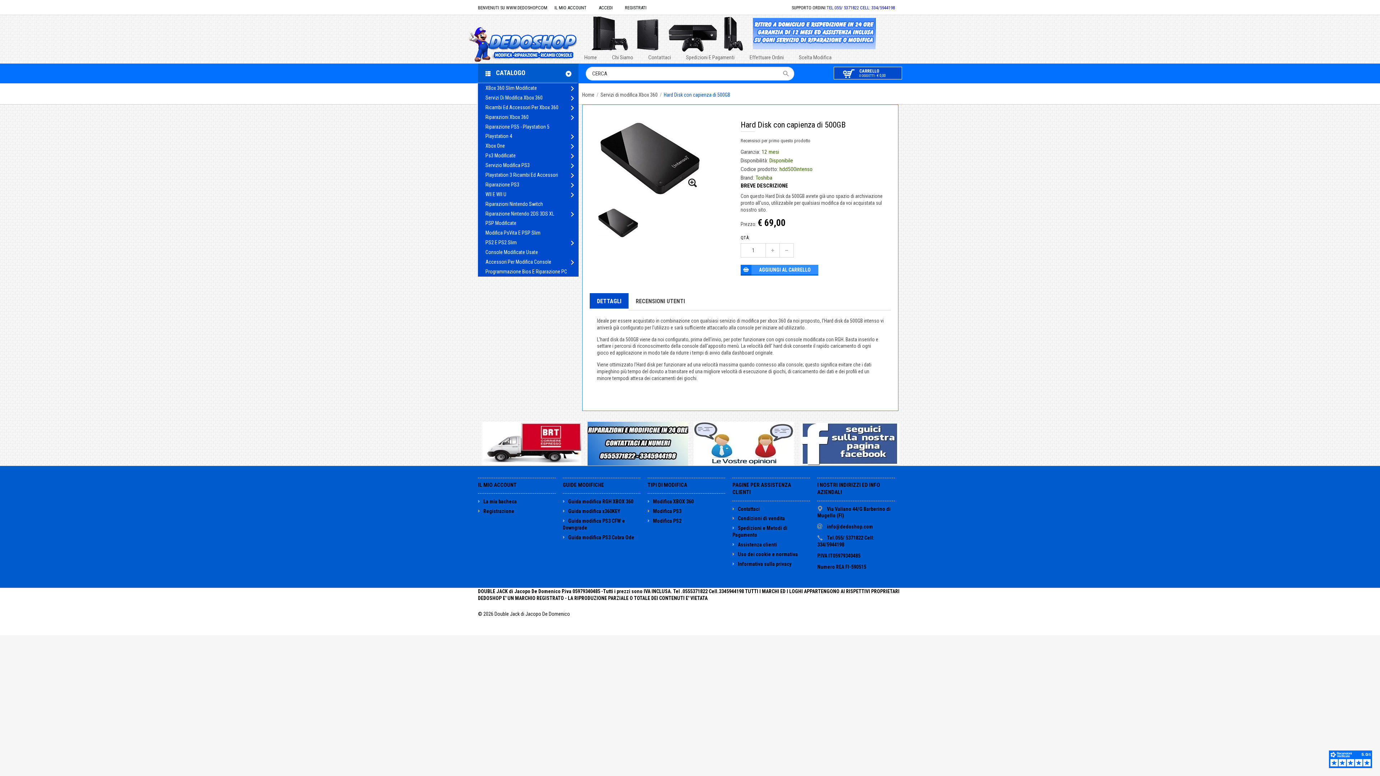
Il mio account (570, 7)
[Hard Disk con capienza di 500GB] (693, 183)
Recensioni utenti (660, 301)
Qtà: (745, 237)
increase (772, 250)
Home (588, 95)
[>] (572, 88)
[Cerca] (788, 74)
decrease (786, 250)
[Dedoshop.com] (534, 44)
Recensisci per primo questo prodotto (775, 140)
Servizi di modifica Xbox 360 (630, 95)
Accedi (606, 7)
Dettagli (609, 301)
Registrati (636, 7)
